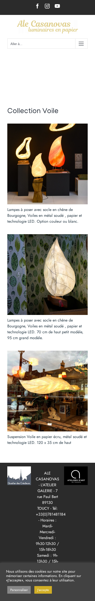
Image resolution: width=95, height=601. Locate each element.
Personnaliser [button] (19, 590)
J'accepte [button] (43, 590)
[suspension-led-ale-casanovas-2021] (47, 352)
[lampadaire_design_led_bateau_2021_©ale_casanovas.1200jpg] (47, 236)
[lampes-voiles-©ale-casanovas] (47, 125)
